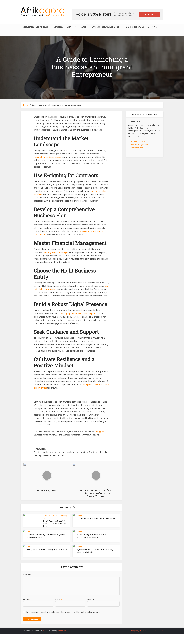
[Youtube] (138, 153)
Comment (27, 574)
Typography (134, 630)
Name (26, 599)
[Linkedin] (132, 153)
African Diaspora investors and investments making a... (91, 535)
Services (71, 26)
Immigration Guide (134, 26)
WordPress (62, 631)
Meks (45, 631)
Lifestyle (152, 26)
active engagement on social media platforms (79, 313)
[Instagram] (135, 153)
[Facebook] (129, 153)
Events (84, 26)
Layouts (143, 630)
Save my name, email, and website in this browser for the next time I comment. (63, 612)
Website (91, 599)
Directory (58, 26)
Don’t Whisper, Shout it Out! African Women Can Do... (54, 523)
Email (58, 599)
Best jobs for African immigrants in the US (47, 549)
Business (46, 516)
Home (25, 105)
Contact (160, 630)
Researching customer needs (47, 157)
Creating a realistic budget (55, 252)
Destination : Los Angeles (35, 26)
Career (54, 516)
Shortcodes (152, 630)
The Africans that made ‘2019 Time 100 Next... (97, 518)
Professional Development (105, 26)
